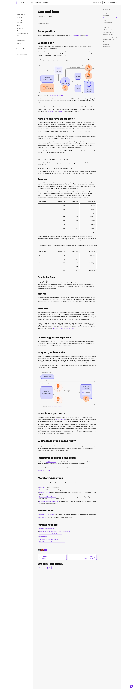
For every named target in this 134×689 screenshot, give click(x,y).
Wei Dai (50, 111)
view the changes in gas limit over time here (65, 328)
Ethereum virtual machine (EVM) (22, 34)
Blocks (18, 30)
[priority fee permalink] (37, 277)
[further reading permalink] (37, 524)
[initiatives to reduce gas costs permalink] (37, 457)
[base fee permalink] (37, 179)
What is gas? (106, 15)
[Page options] (45, 16)
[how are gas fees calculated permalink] (37, 118)
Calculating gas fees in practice (111, 29)
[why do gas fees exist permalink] (37, 352)
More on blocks (42, 332)
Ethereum (52, 22)
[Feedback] (131, 686)
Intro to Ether (20, 17)
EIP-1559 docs (43, 536)
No (49, 567)
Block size (106, 27)
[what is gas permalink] (37, 42)
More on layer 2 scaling (44, 470)
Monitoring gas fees (108, 41)
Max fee (106, 25)
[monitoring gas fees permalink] (37, 478)
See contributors (52, 550)
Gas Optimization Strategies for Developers (51, 534)
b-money (62, 111)
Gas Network (43, 517)
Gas (17, 37)
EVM (86, 35)
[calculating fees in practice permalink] (37, 337)
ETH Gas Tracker (44, 492)
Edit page (49, 16)
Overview (18, 9)
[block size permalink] (37, 308)
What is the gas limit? (108, 34)
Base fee (106, 20)
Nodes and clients (21, 40)
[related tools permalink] (37, 510)
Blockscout (43, 490)
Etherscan (42, 487)
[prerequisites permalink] (37, 31)
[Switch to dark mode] (105, 2)
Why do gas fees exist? (108, 32)
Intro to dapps (20, 20)
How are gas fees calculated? (110, 17)
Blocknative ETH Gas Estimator (48, 497)
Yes (42, 567)
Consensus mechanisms (22, 46)
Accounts (19, 25)
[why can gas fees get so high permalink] (37, 440)
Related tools (106, 44)
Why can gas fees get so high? (110, 37)
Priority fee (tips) (108, 22)
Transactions (20, 28)
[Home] (16, 2)
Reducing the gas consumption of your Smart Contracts (54, 531)
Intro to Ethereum (21, 14)
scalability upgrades (51, 462)
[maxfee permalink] (37, 293)
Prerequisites (106, 13)
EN (113, 2)
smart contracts (60, 419)
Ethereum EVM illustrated (57, 95)
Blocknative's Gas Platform (47, 514)
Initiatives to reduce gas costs (110, 39)
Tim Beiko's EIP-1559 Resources (48, 539)
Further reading (106, 46)
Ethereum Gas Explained (46, 528)
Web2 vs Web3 (20, 22)
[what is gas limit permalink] (37, 413)
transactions (77, 35)
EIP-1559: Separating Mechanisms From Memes (52, 541)
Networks (19, 43)
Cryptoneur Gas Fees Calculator (48, 501)
